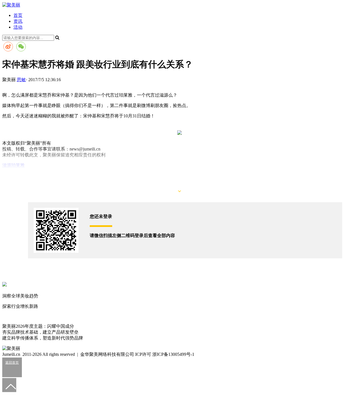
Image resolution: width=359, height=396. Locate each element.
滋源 (6, 165)
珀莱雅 (18, 165)
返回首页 (12, 363)
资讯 (17, 21)
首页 (17, 15)
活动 (17, 27)
